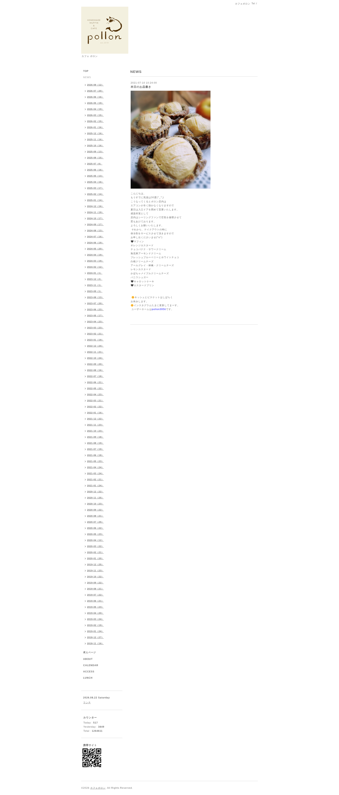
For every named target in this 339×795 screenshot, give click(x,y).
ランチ (87, 702)
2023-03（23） (95, 328)
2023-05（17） (95, 315)
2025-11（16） (95, 139)
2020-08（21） (95, 516)
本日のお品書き (141, 86)
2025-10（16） (95, 145)
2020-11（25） (95, 498)
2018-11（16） (95, 643)
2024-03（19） (95, 261)
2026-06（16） (95, 97)
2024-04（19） (95, 255)
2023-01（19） (95, 340)
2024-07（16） (95, 236)
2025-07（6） (94, 164)
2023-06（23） (95, 309)
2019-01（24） (95, 631)
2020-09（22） (95, 510)
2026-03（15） (95, 115)
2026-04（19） (95, 109)
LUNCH (88, 678)
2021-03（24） (95, 473)
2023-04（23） (95, 321)
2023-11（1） (94, 285)
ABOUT (88, 659)
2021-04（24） (95, 467)
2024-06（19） (95, 242)
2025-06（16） (95, 170)
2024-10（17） (95, 218)
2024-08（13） (95, 230)
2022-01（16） (95, 413)
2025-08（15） (95, 157)
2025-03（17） (95, 188)
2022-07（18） (95, 376)
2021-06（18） (95, 455)
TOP (85, 71)
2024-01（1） (94, 273)
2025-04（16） (95, 182)
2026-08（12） (95, 85)
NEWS (87, 77)
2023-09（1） (94, 291)
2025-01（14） (95, 200)
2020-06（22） (95, 528)
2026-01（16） (95, 127)
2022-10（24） (95, 358)
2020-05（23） (95, 534)
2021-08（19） (95, 443)
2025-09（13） (95, 151)
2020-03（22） (95, 546)
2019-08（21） (95, 589)
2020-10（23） (95, 504)
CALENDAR (90, 665)
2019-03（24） (95, 619)
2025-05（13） (95, 176)
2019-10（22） (95, 576)
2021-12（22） (95, 419)
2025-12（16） (95, 133)
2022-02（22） (95, 406)
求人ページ (89, 652)
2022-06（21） (95, 382)
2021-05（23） (95, 461)
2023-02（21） (95, 334)
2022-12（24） (95, 346)
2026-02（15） (95, 121)
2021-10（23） (95, 431)
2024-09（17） (95, 224)
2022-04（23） (95, 394)
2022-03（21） (95, 400)
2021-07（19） (95, 449)
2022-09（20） (95, 364)
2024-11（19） (95, 212)
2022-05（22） (95, 388)
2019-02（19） (95, 625)
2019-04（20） (95, 613)
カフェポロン (98, 788)
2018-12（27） (95, 637)
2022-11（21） (95, 352)
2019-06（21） (95, 601)
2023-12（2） (94, 279)
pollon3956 (159, 309)
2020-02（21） (95, 552)
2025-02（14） (95, 194)
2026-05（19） (95, 103)
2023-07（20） (95, 303)
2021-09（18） (95, 437)
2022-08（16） (95, 370)
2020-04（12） (95, 540)
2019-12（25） (95, 564)
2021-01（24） (95, 485)
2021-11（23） (95, 425)
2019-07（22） (95, 595)
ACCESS (88, 671)
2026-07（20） (95, 91)
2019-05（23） (95, 607)
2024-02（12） (95, 267)
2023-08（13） (95, 297)
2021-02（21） (95, 479)
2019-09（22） (95, 583)
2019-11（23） (95, 570)
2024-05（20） (95, 249)
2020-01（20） (95, 558)
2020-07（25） (95, 522)
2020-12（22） (95, 491)
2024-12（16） (95, 206)
